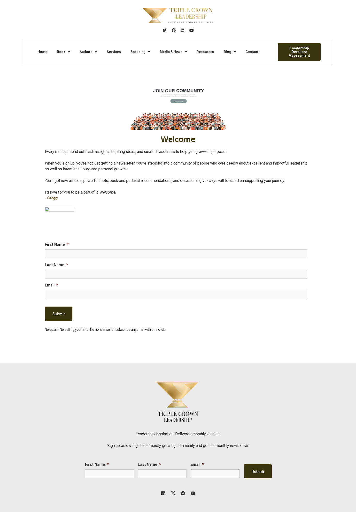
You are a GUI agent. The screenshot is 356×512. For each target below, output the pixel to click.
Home (42, 52)
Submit (58, 313)
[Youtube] (191, 30)
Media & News (171, 52)
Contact (252, 52)
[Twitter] (165, 30)
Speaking (138, 52)
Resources (205, 52)
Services (114, 52)
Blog (227, 52)
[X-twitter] (173, 493)
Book (61, 52)
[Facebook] (174, 30)
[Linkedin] (182, 30)
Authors (86, 52)
